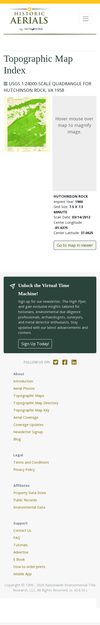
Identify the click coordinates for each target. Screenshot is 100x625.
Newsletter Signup (28, 432)
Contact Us (22, 530)
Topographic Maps (28, 395)
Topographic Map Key (31, 410)
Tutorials (20, 545)
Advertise (20, 552)
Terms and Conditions (31, 462)
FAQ (16, 537)
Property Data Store (29, 492)
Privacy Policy (24, 469)
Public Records (25, 500)
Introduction (23, 381)
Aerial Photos (24, 388)
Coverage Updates (28, 424)
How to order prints (29, 566)
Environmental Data (29, 507)
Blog (17, 439)
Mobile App (22, 574)
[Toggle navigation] (85, 19)
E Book (19, 559)
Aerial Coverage (25, 417)
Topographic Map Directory (35, 403)
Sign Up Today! (35, 343)
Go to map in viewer (75, 245)
